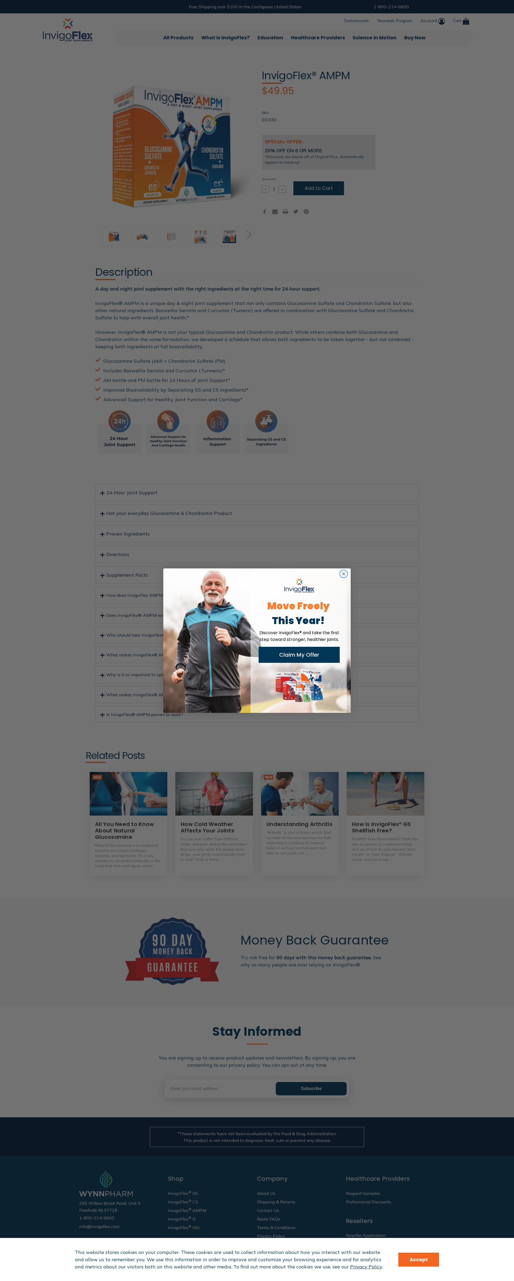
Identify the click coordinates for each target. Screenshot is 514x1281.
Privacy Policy (366, 1267)
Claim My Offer (299, 655)
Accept (419, 1259)
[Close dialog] (343, 574)
